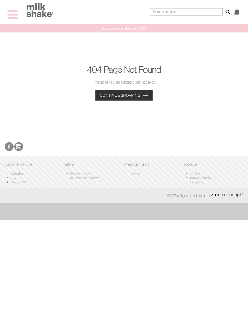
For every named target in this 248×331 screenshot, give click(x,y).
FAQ (13, 178)
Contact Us (17, 173)
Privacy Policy (197, 182)
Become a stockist (80, 173)
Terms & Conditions (200, 178)
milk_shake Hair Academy (84, 178)
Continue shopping (120, 95)
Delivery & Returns (20, 182)
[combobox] (186, 12)
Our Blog (135, 173)
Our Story (195, 173)
